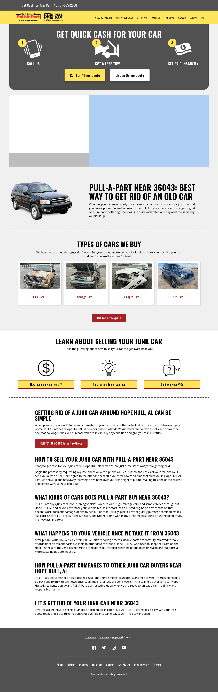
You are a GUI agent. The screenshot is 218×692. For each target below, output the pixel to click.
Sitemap (157, 665)
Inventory (156, 17)
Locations (90, 637)
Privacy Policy (141, 665)
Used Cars (142, 17)
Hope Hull (117, 637)
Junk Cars (39, 297)
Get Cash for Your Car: (49, 5)
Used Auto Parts (103, 17)
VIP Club (170, 17)
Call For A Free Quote (85, 75)
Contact (110, 665)
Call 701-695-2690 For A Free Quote (61, 443)
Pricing (70, 665)
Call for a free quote (109, 318)
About (193, 17)
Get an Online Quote (130, 75)
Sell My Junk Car (124, 17)
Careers (182, 17)
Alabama (104, 637)
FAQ (202, 17)
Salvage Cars (85, 297)
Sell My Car (124, 665)
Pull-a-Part (51, 17)
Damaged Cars (131, 297)
